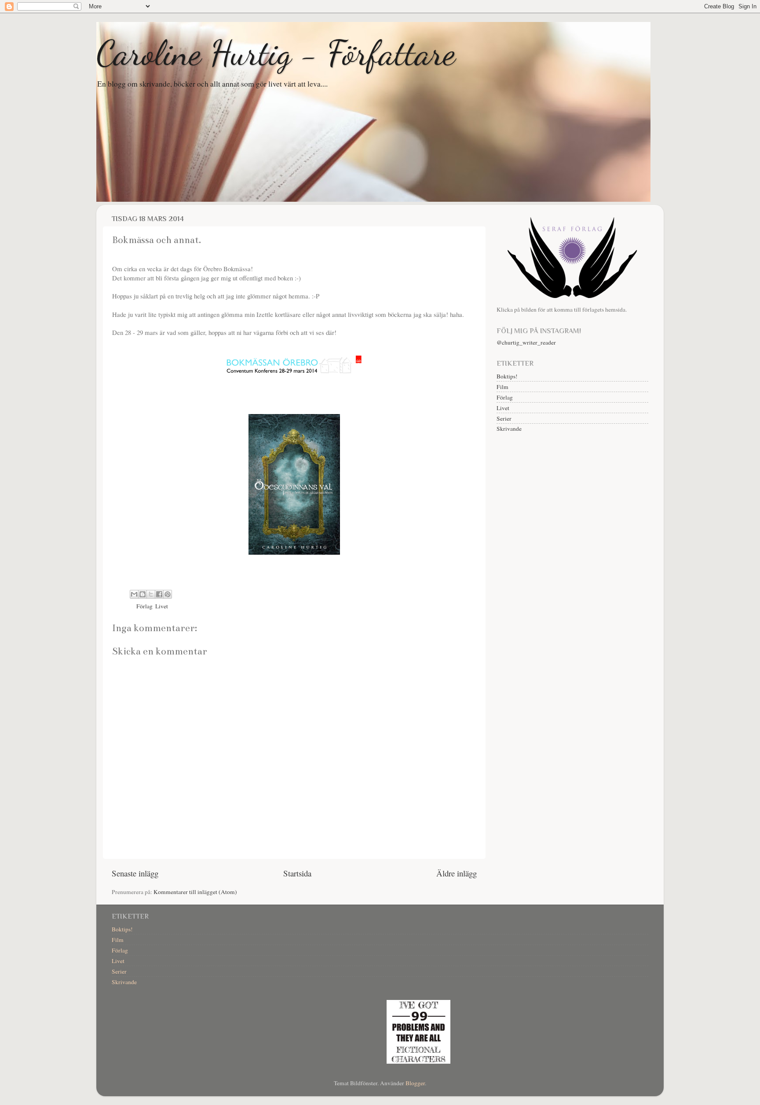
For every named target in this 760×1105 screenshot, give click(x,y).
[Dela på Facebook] (159, 594)
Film (502, 387)
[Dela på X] (150, 594)
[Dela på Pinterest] (167, 594)
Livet (161, 606)
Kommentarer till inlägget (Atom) (195, 892)
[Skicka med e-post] (134, 594)
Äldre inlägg (456, 873)
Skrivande (509, 429)
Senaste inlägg (135, 873)
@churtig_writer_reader (526, 342)
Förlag (144, 606)
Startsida (297, 873)
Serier (504, 418)
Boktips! (507, 376)
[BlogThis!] (142, 594)
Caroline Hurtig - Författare (275, 53)
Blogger (415, 1083)
